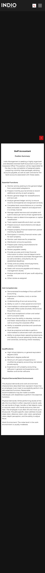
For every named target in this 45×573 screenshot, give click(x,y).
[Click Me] (41, 138)
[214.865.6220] (34, 5)
